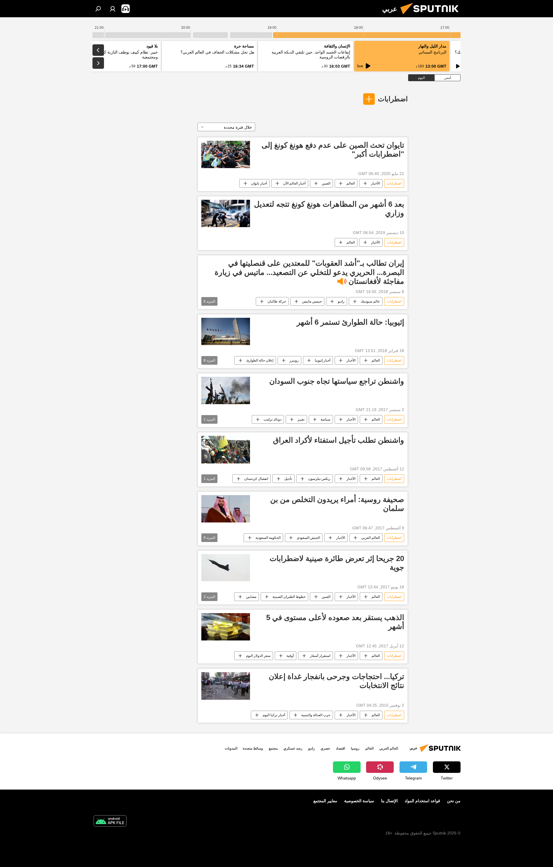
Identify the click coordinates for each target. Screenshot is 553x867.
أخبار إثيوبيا (322, 360)
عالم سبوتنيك (370, 301)
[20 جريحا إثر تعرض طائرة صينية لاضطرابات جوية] (225, 567)
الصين (326, 183)
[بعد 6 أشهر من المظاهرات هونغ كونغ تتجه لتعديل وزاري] (225, 213)
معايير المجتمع (325, 800)
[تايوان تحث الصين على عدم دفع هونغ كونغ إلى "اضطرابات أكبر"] (225, 154)
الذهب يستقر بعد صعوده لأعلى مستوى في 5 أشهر (335, 622)
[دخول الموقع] (112, 8)
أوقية (290, 656)
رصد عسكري (292, 748)
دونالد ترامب (272, 419)
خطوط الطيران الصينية (289, 597)
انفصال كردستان (256, 479)
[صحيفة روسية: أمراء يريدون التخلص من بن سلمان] (225, 508)
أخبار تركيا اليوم (274, 715)
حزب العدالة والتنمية (315, 715)
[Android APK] (110, 821)
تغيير (301, 419)
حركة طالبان (277, 301)
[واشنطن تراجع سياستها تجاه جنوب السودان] (225, 390)
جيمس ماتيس (312, 301)
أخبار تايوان (259, 183)
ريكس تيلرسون (319, 479)
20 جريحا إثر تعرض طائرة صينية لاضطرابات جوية (337, 563)
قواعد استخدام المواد (422, 800)
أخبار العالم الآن (294, 183)
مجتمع (273, 748)
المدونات (231, 748)
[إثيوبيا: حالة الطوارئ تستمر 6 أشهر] (225, 331)
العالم (350, 183)
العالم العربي (370, 538)
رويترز (294, 360)
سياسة (325, 419)
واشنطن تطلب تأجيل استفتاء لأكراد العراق (338, 440)
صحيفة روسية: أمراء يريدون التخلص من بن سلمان (337, 504)
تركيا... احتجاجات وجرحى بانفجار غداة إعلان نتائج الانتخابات (336, 681)
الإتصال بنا (389, 800)
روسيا (355, 748)
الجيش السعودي (308, 538)
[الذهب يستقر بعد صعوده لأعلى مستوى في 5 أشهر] (225, 626)
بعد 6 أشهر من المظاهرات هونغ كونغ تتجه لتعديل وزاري (329, 208)
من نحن (454, 800)
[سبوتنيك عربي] (431, 16)
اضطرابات (393, 99)
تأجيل (288, 479)
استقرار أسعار (320, 656)
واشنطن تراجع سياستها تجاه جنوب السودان (336, 381)
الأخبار (375, 183)
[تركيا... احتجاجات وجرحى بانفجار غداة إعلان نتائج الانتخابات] (225, 686)
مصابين (251, 597)
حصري (325, 748)
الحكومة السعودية (268, 538)
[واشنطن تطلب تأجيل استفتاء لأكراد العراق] (225, 449)
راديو (341, 301)
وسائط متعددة (253, 748)
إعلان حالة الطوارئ (259, 360)
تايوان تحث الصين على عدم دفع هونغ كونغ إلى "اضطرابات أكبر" (333, 149)
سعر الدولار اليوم (258, 656)
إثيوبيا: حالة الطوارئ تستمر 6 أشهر (350, 322)
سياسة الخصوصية (359, 800)
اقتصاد (340, 748)
